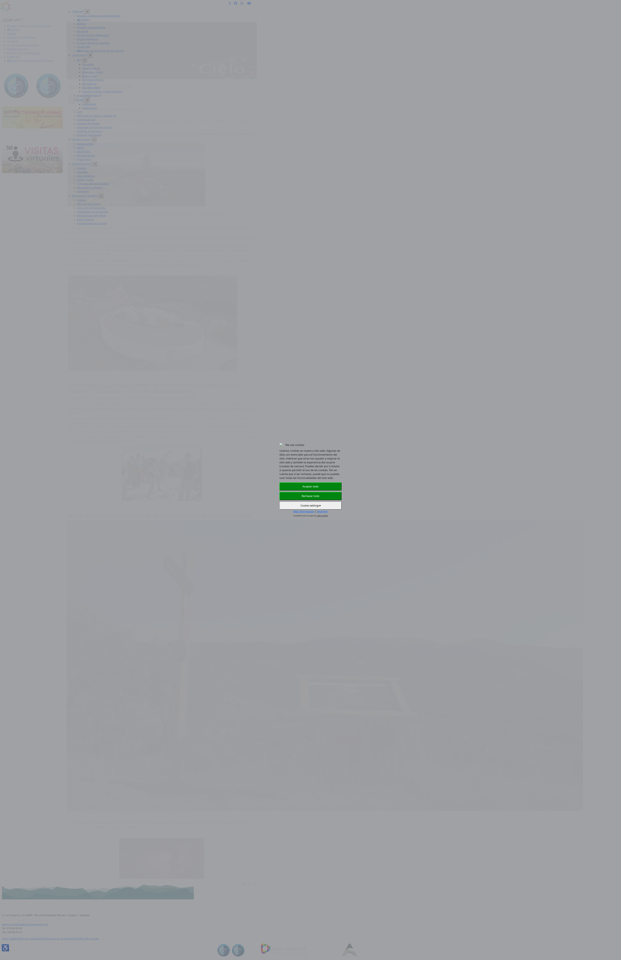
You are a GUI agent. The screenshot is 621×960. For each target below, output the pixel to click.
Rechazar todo (310, 496)
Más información (303, 511)
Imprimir (322, 511)
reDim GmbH (322, 515)
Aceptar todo (311, 486)
